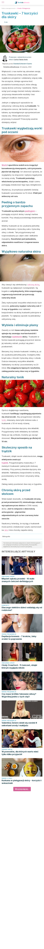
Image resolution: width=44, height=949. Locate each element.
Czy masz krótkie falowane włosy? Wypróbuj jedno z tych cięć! (19, 695)
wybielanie (17, 337)
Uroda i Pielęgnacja (23, 8)
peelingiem (30, 211)
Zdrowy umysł (7, 749)
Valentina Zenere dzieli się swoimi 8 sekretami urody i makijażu (19, 724)
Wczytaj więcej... (22, 789)
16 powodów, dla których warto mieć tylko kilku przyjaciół (20, 753)
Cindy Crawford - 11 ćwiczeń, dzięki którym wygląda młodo (19, 666)
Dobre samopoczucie (9, 8)
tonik (4, 420)
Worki (4, 165)
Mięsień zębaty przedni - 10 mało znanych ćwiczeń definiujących (18, 580)
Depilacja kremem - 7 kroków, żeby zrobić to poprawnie (19, 637)
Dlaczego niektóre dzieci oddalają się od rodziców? (22, 608)
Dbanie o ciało (7, 778)
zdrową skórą (33, 285)
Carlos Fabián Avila (21, 59)
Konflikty (5, 605)
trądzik (5, 463)
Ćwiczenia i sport (8, 576)
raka (6, 530)
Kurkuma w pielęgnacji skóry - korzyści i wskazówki (22, 781)
